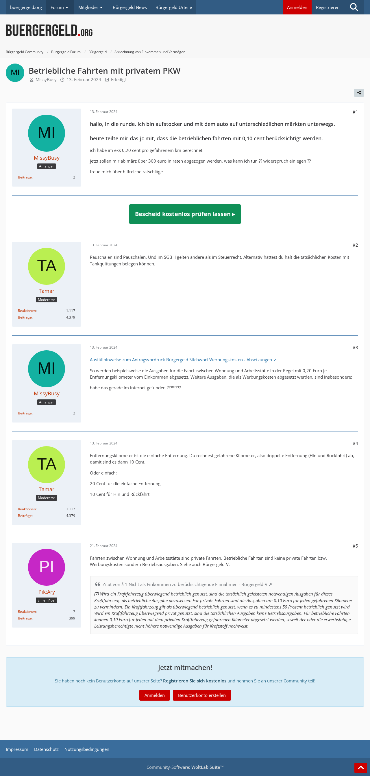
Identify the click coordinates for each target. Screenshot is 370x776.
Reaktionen (27, 310)
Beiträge (25, 177)
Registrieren (328, 7)
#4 (355, 443)
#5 (355, 546)
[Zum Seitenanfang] (360, 768)
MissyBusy (46, 79)
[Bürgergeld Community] (185, 30)
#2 (355, 245)
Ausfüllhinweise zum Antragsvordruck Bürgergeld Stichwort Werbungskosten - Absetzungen (181, 359)
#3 (355, 347)
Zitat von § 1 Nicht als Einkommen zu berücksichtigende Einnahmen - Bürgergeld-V (185, 584)
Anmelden (297, 7)
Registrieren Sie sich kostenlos (194, 681)
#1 (355, 112)
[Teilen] (359, 93)
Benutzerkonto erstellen (202, 695)
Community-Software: (185, 767)
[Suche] (354, 7)
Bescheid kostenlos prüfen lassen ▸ (185, 214)
